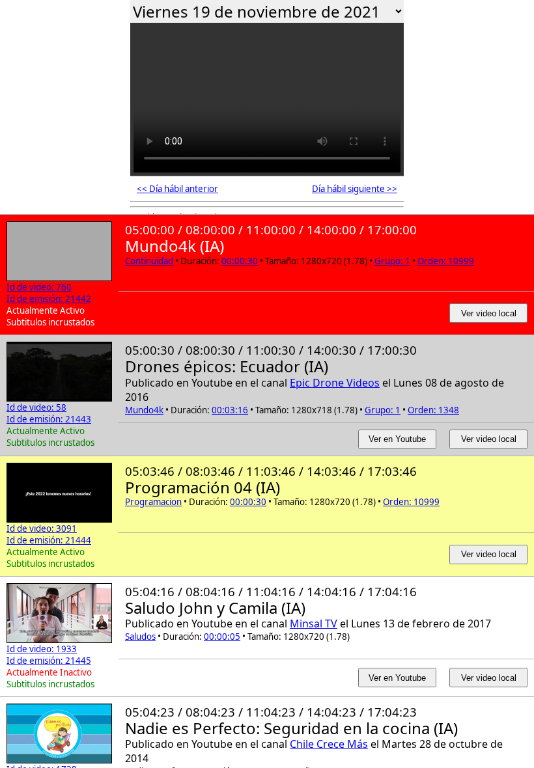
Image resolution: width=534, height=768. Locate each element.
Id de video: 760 (39, 287)
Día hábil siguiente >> (354, 189)
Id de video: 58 (36, 407)
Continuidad (149, 261)
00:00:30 (239, 261)
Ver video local (488, 313)
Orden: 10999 (445, 261)
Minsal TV (313, 623)
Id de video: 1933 (42, 649)
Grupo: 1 (392, 261)
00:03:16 (230, 410)
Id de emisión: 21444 (49, 540)
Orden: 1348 (433, 410)
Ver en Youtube (397, 439)
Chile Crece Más (329, 744)
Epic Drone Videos (335, 383)
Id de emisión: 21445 (49, 660)
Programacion (153, 502)
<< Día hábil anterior (177, 189)
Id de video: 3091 (42, 528)
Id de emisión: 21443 (49, 419)
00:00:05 (222, 636)
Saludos (140, 636)
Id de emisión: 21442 (49, 299)
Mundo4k (144, 410)
